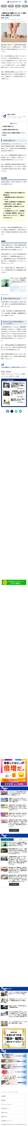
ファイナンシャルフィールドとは (9, 1092)
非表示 (15, 123)
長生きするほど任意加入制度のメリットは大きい (13, 134)
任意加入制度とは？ (8, 126)
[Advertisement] (14, 97)
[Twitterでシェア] (11, 411)
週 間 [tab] (7, 839)
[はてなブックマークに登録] (20, 411)
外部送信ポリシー (5, 1108)
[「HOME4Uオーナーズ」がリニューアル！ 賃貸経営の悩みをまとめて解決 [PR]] (14, 1002)
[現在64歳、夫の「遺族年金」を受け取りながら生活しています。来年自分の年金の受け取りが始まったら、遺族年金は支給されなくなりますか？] (4, 869)
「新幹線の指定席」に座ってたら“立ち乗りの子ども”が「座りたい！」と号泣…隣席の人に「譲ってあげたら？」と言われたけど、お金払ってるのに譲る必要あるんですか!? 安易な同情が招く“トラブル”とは (18, 860)
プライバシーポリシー (6, 1104)
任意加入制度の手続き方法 (10, 129)
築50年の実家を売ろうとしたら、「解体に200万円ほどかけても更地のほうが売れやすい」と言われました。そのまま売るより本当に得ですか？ (18, 851)
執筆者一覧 (4, 1116)
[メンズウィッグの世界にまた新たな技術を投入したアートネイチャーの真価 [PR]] (14, 995)
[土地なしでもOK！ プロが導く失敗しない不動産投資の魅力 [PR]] (14, 1008)
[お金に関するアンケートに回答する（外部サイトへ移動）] (14, 1038)
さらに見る (14, 830)
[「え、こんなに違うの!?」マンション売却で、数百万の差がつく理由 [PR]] (14, 1025)
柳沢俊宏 (7, 17)
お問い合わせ (4, 1112)
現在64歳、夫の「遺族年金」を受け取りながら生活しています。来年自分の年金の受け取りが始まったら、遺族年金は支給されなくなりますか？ (18, 870)
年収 (11, 6)
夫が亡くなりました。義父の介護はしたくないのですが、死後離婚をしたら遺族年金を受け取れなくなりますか (18, 844)
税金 (25, 6)
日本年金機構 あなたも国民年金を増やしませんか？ (14, 367)
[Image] (14, 582)
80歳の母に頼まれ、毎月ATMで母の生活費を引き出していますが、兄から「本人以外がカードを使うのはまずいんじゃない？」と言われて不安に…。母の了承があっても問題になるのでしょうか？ (18, 878)
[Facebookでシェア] (7, 411)
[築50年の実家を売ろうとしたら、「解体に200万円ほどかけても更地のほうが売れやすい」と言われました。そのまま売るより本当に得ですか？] (4, 850)
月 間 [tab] (20, 839)
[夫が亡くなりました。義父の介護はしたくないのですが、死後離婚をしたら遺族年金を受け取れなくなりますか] (4, 844)
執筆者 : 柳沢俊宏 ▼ (11, 114)
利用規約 (3, 1100)
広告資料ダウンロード (6, 1120)
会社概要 (3, 1096)
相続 (18, 6)
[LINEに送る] (16, 411)
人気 (4, 6)
